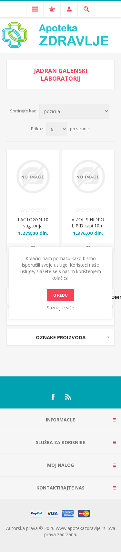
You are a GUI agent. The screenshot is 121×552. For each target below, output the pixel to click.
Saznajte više (60, 308)
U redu (60, 295)
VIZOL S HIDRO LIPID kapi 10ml (88, 222)
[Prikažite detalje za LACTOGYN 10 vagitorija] (33, 176)
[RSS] (68, 397)
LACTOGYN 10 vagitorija (33, 222)
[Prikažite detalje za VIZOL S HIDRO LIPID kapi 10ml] (88, 176)
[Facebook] (53, 397)
